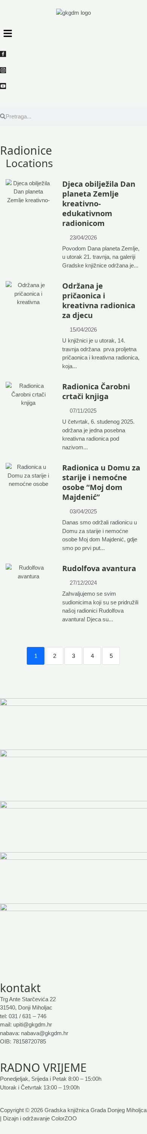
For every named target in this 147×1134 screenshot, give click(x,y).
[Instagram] (73, 70)
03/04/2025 (83, 511)
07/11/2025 (83, 410)
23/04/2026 (83, 237)
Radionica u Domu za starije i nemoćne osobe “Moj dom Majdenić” (101, 482)
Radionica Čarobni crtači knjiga (96, 391)
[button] (73, 33)
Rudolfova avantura (99, 568)
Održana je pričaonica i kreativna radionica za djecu (98, 300)
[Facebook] (73, 53)
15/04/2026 (83, 329)
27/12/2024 (83, 582)
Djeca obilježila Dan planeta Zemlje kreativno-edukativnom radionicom (98, 203)
